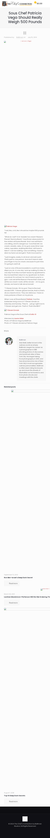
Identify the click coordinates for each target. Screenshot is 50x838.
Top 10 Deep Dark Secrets (14, 795)
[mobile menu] (47, 4)
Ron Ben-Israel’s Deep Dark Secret (18, 577)
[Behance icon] (31, 829)
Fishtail (29, 299)
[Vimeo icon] (26, 829)
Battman (19, 37)
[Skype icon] (19, 829)
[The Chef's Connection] (17, 4)
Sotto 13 (33, 314)
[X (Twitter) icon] (24, 829)
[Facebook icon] (21, 829)
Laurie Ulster (19, 318)
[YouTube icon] (29, 829)
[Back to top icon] (25, 818)
